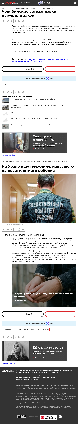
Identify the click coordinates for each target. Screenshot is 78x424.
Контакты (19, 372)
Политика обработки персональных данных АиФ (31, 375)
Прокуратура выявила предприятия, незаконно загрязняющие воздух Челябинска (40, 60)
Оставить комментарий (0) (60, 69)
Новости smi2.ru (8, 155)
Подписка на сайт (66, 370)
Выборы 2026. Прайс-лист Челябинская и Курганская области (35, 377)
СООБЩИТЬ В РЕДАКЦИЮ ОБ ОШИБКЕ (27, 379)
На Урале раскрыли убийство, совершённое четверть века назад (43, 295)
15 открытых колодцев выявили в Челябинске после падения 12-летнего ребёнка (36, 125)
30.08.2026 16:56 (7, 161)
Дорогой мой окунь (17, 112)
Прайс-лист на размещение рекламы (48, 372)
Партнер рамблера (33, 416)
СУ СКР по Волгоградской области (13, 224)
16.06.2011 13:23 (6, 8)
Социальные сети (29, 372)
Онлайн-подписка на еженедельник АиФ (45, 370)
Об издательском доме (23, 370)
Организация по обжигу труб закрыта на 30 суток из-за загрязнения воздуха (35, 118)
